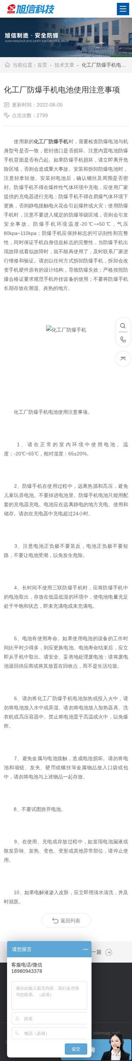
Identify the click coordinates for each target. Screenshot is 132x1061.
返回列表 (70, 920)
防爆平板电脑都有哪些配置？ (107, 952)
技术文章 (64, 65)
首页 (42, 65)
